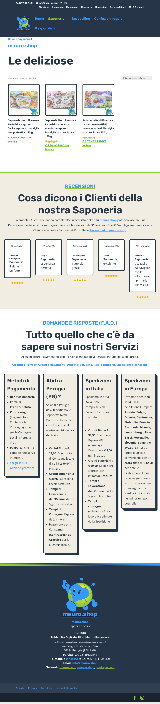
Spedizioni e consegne (132, 365)
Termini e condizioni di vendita (59, 688)
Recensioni (101, 7)
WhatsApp (73, 659)
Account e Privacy (24, 365)
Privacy (32, 688)
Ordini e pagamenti (52, 365)
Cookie (20, 688)
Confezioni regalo (108, 19)
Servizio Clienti (118, 7)
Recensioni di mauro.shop (108, 230)
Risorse (85, 7)
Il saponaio (57, 7)
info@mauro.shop (84, 663)
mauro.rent (68, 667)
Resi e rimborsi (104, 365)
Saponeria (56, 19)
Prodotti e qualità (79, 365)
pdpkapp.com (105, 667)
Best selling (81, 19)
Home (39, 19)
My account (72, 7)
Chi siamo (44, 7)
